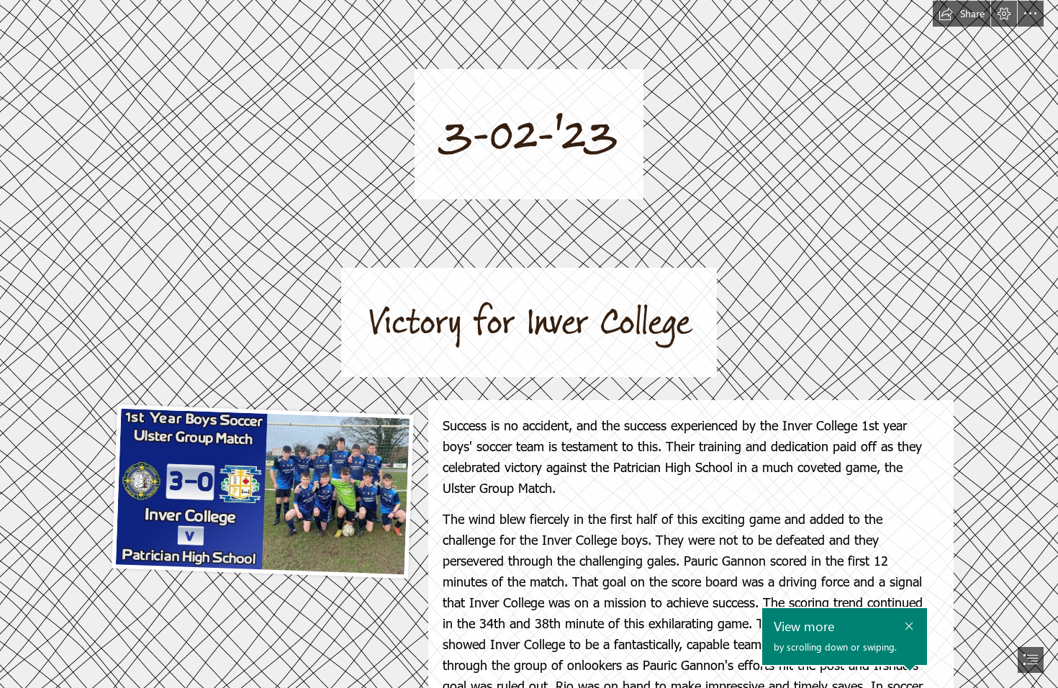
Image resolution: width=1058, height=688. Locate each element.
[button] (961, 14)
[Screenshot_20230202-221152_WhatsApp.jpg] (260, 490)
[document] (529, 344)
